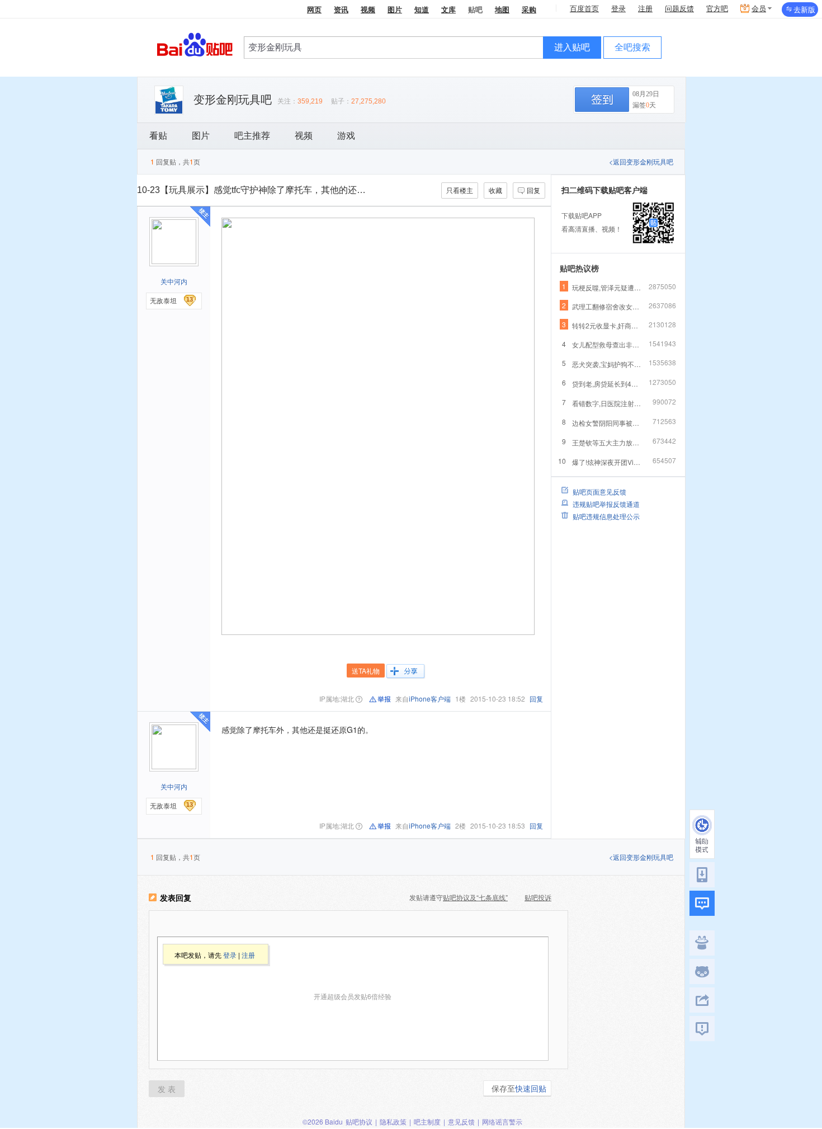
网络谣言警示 (502, 1121)
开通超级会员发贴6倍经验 (352, 996)
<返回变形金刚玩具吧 (641, 161)
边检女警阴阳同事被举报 (607, 422)
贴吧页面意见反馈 (599, 491)
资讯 (341, 9)
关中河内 (173, 281)
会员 (759, 8)
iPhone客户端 (430, 698)
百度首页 (584, 8)
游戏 (346, 135)
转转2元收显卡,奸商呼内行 (607, 325)
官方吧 (717, 8)
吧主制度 (427, 1121)
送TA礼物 (366, 670)
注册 (645, 8)
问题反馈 (679, 8)
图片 (395, 9)
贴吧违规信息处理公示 (606, 516)
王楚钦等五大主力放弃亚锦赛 (607, 442)
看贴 (158, 135)
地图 (502, 9)
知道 (421, 9)
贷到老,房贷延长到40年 (607, 383)
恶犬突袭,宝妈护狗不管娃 (607, 364)
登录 (618, 8)
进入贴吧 (572, 47)
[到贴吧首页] (195, 44)
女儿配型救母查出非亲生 (607, 344)
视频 (368, 9)
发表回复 (175, 898)
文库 (448, 9)
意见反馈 (461, 1121)
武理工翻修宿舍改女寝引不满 (607, 306)
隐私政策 (393, 1121)
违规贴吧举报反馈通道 (606, 504)
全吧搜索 (632, 47)
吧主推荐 (252, 135)
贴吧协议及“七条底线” (475, 897)
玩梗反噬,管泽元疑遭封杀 (607, 287)
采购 (529, 9)
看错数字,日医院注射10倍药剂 (607, 403)
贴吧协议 (359, 1121)
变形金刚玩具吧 (232, 99)
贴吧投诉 (538, 897)
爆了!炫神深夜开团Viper (607, 462)
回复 (533, 190)
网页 (314, 9)
